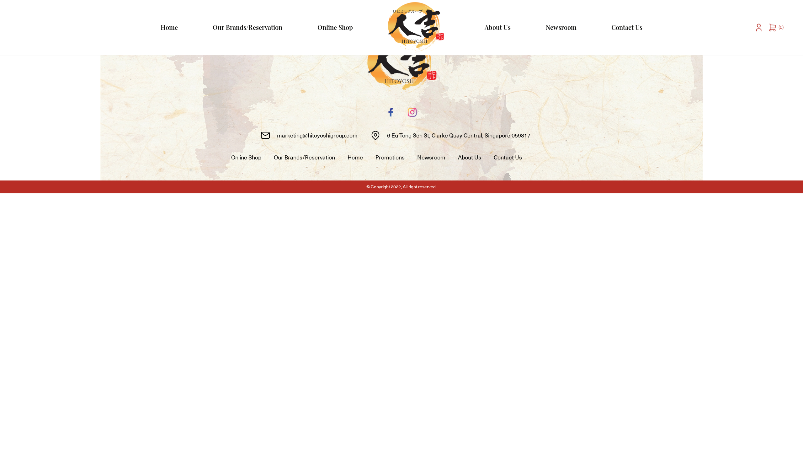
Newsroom (561, 27)
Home (169, 27)
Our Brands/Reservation (247, 27)
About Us (498, 27)
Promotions (390, 157)
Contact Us (626, 27)
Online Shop (335, 27)
